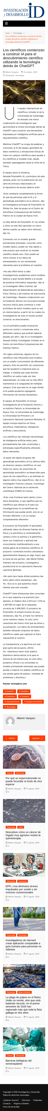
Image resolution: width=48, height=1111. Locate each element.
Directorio (26, 1100)
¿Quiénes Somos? (11, 1100)
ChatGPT (10, 691)
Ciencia (9, 773)
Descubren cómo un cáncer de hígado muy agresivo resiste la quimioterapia (23, 835)
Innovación (23, 881)
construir (25, 696)
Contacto (6, 1104)
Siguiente (36, 738)
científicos (11, 696)
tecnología (11, 707)
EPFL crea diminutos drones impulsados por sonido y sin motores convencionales (22, 889)
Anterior (12, 738)
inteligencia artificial (34, 702)
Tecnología (19, 75)
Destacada (9, 75)
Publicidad (37, 1100)
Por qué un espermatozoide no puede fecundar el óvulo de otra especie (24, 781)
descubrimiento (13, 702)
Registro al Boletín (21, 1104)
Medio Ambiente (24, 992)
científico (24, 691)
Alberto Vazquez (12, 72)
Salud (21, 827)
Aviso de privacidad (11, 1107)
